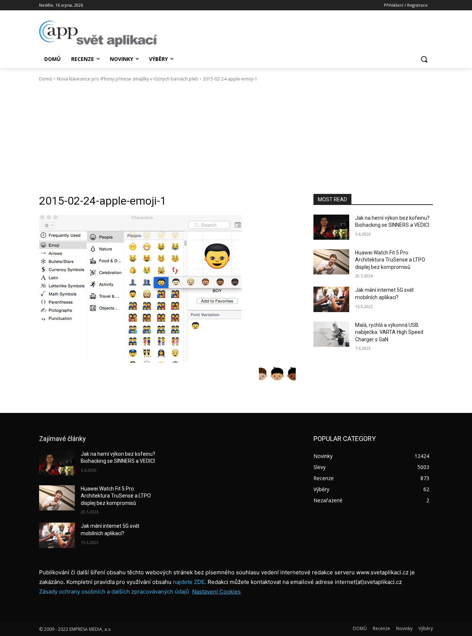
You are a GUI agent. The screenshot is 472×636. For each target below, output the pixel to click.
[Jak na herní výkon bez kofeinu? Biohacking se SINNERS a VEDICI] (331, 227)
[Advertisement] (236, 138)
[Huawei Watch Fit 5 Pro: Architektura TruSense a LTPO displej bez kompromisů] (331, 261)
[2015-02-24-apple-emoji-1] (167, 289)
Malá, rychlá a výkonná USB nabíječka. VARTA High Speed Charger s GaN (389, 332)
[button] (424, 59)
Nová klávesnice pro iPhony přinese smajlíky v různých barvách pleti (127, 79)
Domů (45, 79)
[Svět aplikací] (98, 34)
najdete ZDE (189, 581)
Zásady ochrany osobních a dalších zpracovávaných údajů (114, 591)
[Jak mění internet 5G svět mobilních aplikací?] (331, 299)
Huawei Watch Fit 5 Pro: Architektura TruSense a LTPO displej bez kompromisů (390, 260)
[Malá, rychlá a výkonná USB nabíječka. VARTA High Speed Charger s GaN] (331, 334)
